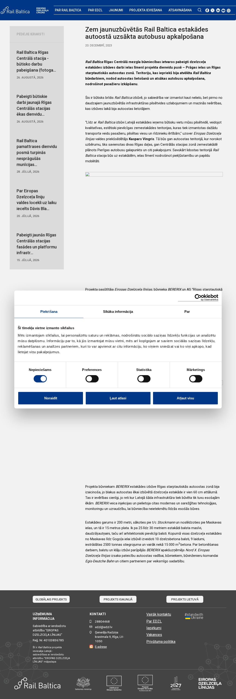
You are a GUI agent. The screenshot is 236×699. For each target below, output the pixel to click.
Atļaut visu (185, 398)
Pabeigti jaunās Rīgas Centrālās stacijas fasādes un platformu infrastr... (37, 247)
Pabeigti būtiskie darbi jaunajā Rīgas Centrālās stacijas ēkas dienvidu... (34, 108)
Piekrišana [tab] (48, 311)
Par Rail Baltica (68, 10)
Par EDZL (95, 10)
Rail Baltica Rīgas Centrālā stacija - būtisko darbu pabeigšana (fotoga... (36, 64)
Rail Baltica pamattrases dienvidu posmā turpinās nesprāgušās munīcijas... (37, 156)
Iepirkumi (153, 628)
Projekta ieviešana (145, 10)
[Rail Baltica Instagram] (229, 10)
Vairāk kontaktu (158, 614)
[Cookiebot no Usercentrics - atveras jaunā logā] (198, 298)
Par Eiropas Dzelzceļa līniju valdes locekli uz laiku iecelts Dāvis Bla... (36, 203)
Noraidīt (50, 398)
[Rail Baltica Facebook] (207, 10)
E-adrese (101, 646)
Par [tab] (187, 311)
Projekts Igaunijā (118, 599)
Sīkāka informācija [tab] (118, 311)
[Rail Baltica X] (213, 10)
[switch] (92, 379)
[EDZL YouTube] (223, 10)
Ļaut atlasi (118, 398)
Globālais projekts (51, 599)
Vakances (154, 635)
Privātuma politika (160, 641)
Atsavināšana (180, 10)
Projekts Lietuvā (185, 599)
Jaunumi (116, 10)
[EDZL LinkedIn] (218, 10)
